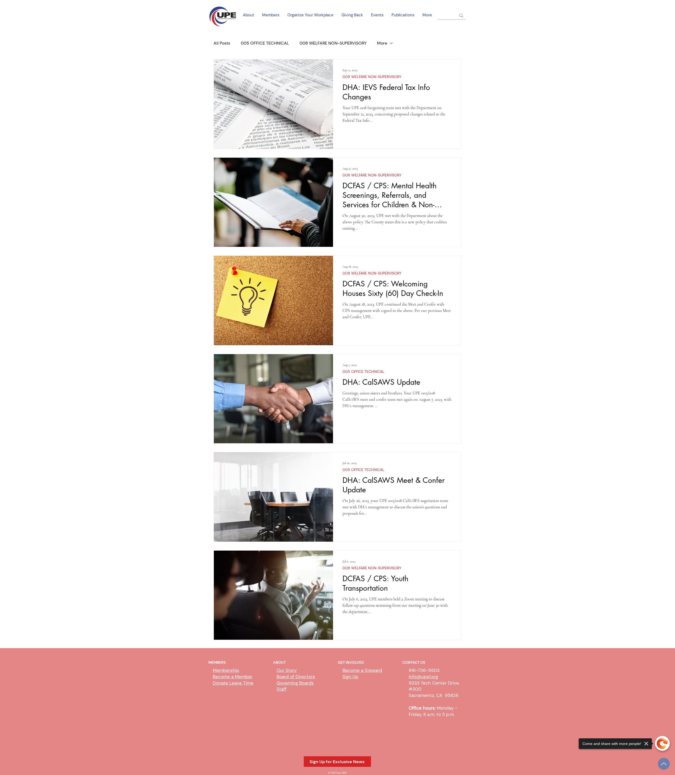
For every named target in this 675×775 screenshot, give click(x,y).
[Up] (664, 764)
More (382, 43)
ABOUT (279, 662)
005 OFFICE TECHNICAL (265, 43)
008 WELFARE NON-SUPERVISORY (333, 43)
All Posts (222, 43)
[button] (337, 761)
